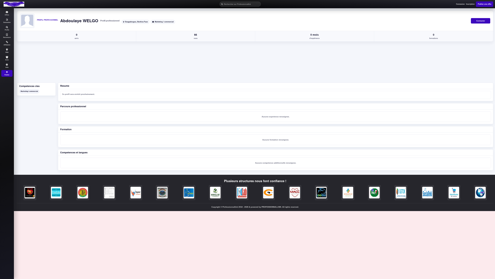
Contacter (480, 21)
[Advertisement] (254, 63)
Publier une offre (484, 4)
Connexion (460, 4)
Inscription (470, 4)
